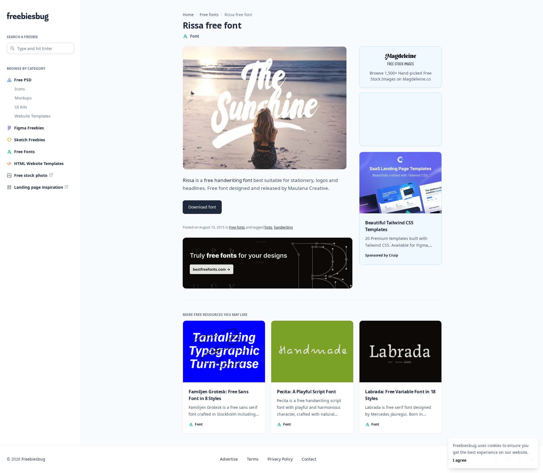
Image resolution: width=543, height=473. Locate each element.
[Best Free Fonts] (267, 263)
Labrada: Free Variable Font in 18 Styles (400, 395)
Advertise (229, 459)
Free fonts (209, 14)
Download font (202, 207)
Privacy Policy (280, 459)
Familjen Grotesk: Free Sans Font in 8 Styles (218, 395)
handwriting (283, 227)
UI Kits (21, 107)
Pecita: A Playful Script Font (306, 392)
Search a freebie (22, 36)
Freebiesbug (33, 459)
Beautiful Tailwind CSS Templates (389, 226)
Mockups (23, 98)
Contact (309, 459)
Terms (252, 459)
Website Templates (33, 116)
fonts (268, 227)
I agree (459, 460)
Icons (20, 89)
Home (188, 14)
